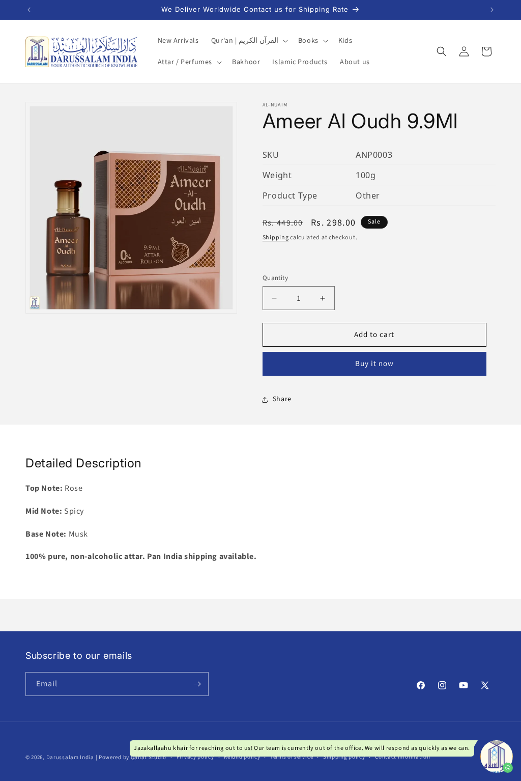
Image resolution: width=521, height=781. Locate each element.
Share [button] (282, 399)
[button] (248, 40)
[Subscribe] (197, 684)
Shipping (276, 237)
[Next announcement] (492, 9)
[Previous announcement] (29, 9)
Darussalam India (70, 757)
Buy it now (374, 363)
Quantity (275, 278)
